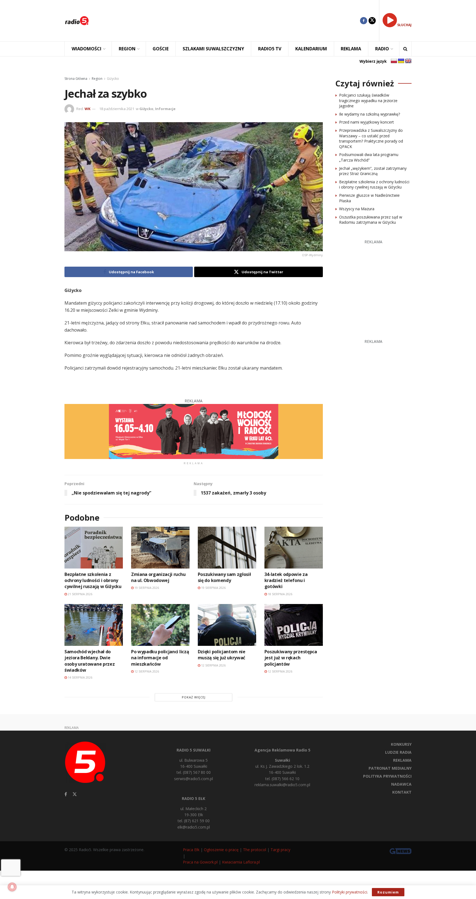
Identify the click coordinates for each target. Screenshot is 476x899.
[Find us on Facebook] (363, 20)
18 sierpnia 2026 (279, 594)
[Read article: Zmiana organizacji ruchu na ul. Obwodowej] (160, 547)
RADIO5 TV (269, 49)
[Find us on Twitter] (372, 20)
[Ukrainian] (401, 61)
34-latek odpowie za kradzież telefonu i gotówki (286, 580)
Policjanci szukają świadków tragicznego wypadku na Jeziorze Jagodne (368, 100)
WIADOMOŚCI (86, 49)
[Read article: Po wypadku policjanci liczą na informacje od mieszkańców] (160, 625)
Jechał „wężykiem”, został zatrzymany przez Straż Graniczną (373, 171)
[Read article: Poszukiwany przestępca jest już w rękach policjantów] (293, 625)
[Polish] (394, 61)
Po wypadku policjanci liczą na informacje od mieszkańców (160, 658)
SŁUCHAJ (404, 25)
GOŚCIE (161, 49)
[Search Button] (405, 49)
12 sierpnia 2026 (146, 671)
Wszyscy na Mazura (356, 208)
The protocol (254, 849)
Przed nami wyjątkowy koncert (366, 122)
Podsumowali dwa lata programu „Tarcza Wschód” (368, 157)
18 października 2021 (116, 108)
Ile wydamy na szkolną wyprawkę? (369, 114)
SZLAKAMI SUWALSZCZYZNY (213, 49)
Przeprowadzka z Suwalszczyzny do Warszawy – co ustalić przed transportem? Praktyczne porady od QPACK (371, 138)
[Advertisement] (228, 20)
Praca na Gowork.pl (200, 862)
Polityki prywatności (349, 892)
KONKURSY (401, 744)
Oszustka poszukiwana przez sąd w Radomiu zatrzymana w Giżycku (370, 219)
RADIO (382, 49)
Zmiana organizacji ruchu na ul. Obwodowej (158, 577)
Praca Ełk (191, 849)
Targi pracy (280, 849)
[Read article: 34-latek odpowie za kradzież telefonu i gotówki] (293, 547)
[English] (408, 61)
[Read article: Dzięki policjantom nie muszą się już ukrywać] (227, 625)
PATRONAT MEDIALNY (390, 768)
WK (87, 108)
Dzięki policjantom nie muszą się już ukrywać (221, 655)
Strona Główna (75, 78)
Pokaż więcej (193, 697)
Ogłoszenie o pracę (221, 849)
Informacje (165, 108)
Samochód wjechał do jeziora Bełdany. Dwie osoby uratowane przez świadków (89, 661)
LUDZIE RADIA (398, 752)
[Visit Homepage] (76, 21)
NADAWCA (401, 784)
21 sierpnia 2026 (79, 594)
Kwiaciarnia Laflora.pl (241, 862)
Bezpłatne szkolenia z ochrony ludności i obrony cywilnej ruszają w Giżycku (92, 580)
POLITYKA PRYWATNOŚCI (387, 776)
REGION (127, 49)
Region (97, 78)
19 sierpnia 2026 (146, 588)
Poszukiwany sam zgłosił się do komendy (224, 577)
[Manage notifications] (12, 886)
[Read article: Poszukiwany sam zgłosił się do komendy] (227, 547)
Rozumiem (388, 892)
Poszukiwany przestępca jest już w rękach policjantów (290, 658)
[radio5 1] (193, 431)
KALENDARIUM (311, 49)
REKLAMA (351, 49)
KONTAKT (402, 792)
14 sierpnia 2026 (79, 677)
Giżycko (113, 78)
